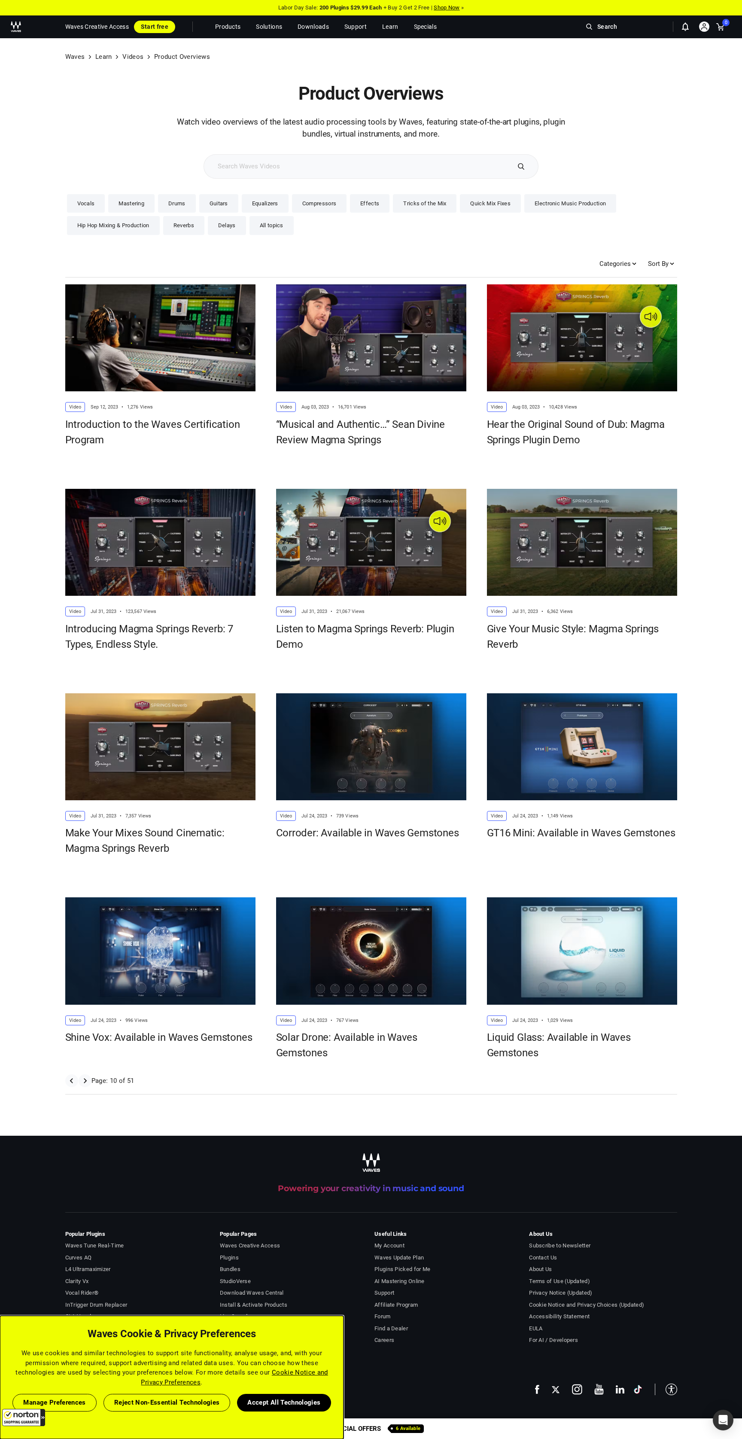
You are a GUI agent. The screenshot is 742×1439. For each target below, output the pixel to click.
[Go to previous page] (71, 1080)
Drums (177, 203)
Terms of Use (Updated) (559, 1281)
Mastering (131, 203)
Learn (103, 57)
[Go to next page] (84, 1080)
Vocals (86, 203)
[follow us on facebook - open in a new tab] (537, 1389)
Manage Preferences (54, 1402)
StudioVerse (235, 1281)
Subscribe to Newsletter (559, 1245)
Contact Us (543, 1257)
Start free (154, 26)
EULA (535, 1328)
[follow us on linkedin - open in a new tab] (620, 1389)
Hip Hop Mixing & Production (113, 225)
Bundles (230, 1269)
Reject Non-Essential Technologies (167, 1402)
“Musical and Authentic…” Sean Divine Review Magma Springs (360, 432)
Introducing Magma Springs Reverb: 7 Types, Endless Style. (149, 636)
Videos (132, 57)
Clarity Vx (77, 1281)
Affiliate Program (396, 1305)
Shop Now (446, 7)
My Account (389, 1245)
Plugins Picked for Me (402, 1269)
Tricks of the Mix (424, 203)
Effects (369, 203)
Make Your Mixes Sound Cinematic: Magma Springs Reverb (145, 840)
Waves (75, 57)
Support (384, 1293)
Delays (227, 225)
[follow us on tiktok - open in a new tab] (638, 1389)
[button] (23, 1417)
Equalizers (265, 203)
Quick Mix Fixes (490, 203)
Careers (384, 1340)
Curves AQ (78, 1257)
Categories (615, 264)
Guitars (219, 203)
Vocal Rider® (82, 1293)
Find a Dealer (391, 1328)
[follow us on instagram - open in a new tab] (577, 1389)
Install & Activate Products (253, 1305)
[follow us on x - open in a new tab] (555, 1389)
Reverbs (183, 225)
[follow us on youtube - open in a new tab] (599, 1389)
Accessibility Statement (559, 1316)
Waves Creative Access (97, 26)
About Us (540, 1269)
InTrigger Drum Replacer (96, 1305)
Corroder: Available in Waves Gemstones (367, 833)
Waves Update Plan (399, 1257)
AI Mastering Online (399, 1281)
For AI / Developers (553, 1340)
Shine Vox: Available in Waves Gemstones (158, 1037)
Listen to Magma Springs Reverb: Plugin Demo (365, 636)
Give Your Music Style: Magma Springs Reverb (573, 636)
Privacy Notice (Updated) (560, 1293)
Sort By (658, 264)
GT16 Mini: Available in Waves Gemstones (581, 833)
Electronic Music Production (570, 203)
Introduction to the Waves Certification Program (152, 432)
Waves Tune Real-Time (94, 1245)
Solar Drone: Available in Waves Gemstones (347, 1045)
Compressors (319, 203)
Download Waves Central (252, 1293)
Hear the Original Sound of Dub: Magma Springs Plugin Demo (576, 432)
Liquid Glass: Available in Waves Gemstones (559, 1045)
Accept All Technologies (283, 1402)
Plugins (229, 1257)
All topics (271, 225)
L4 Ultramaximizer (88, 1269)
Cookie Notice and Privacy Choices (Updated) (586, 1305)
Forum (382, 1316)
